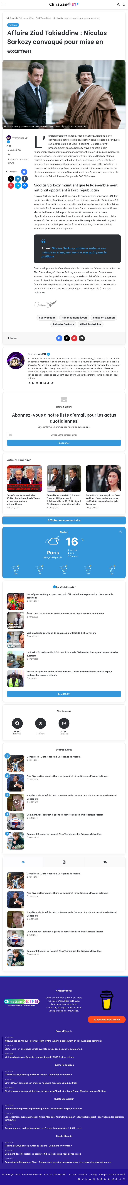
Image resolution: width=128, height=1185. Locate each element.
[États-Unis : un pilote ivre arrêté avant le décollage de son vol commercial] (15, 620)
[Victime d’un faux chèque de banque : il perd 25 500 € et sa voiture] (15, 639)
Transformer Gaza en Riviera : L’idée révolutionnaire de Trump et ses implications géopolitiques (23, 499)
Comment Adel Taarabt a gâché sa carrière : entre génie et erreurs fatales (65, 814)
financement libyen (75, 317)
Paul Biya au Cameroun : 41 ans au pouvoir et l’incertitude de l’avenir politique (67, 775)
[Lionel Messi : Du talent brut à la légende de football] (15, 763)
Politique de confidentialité (112, 1174)
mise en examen (105, 317)
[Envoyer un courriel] (10, 146)
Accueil (13, 18)
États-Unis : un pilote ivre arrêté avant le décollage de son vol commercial (66, 613)
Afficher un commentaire (64, 520)
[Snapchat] (48, 383)
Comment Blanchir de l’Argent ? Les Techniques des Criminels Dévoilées (64, 833)
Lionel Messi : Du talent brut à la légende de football (54, 756)
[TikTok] (52, 383)
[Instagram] (44, 383)
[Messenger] (25, 185)
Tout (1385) (64, 694)
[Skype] (18, 185)
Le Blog (93, 1174)
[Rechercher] (124, 5)
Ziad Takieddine (91, 324)
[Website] (29, 383)
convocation (48, 317)
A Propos (82, 1174)
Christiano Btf (39, 354)
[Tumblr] (25, 179)
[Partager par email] (82, 338)
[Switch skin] (118, 5)
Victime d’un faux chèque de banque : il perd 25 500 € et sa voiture (61, 632)
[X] (11, 179)
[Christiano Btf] (64, 4)
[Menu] (3, 5)
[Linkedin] (18, 179)
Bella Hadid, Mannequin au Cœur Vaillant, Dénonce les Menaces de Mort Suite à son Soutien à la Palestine (103, 499)
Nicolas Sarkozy (64, 324)
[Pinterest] (11, 185)
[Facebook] (24, 172)
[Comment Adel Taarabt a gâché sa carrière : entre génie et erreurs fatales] (15, 821)
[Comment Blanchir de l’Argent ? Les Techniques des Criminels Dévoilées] (15, 841)
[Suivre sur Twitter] (7, 146)
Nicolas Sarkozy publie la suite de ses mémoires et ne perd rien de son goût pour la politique (74, 252)
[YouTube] (41, 383)
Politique (22, 18)
